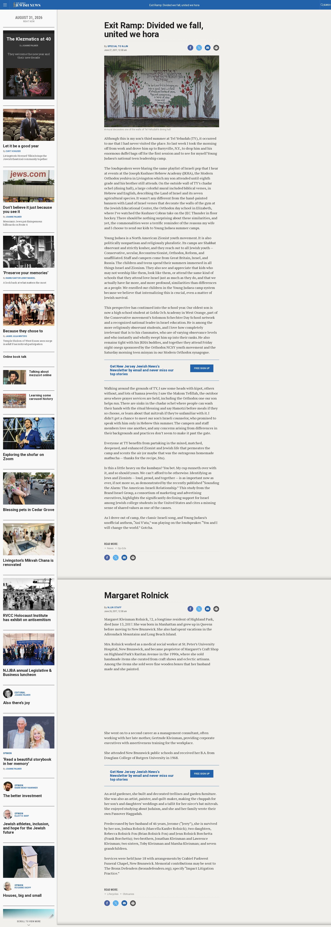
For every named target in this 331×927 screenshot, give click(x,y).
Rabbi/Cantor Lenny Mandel (20, 278)
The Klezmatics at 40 (29, 39)
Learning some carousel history (41, 397)
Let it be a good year (21, 146)
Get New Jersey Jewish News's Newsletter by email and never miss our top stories (142, 370)
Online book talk (14, 357)
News (110, 548)
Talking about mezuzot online (40, 373)
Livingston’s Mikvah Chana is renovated (28, 562)
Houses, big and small (22, 895)
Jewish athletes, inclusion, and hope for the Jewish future (26, 828)
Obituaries (128, 894)
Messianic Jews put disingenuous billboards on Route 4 (22, 223)
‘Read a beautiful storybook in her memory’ (27, 761)
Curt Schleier (13, 151)
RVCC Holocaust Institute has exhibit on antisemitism (27, 617)
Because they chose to (23, 331)
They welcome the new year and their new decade (29, 55)
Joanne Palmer (30, 46)
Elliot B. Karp (22, 816)
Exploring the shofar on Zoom (23, 456)
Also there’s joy (16, 702)
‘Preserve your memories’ (25, 273)
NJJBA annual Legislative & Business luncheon (27, 672)
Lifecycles (112, 894)
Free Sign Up (202, 368)
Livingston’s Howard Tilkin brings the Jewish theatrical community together (25, 157)
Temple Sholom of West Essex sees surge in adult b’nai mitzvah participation (27, 342)
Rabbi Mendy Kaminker (26, 788)
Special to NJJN (117, 46)
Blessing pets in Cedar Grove (28, 509)
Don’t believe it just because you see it (27, 209)
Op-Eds (122, 548)
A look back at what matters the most (24, 282)
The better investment (23, 795)
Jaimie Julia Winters (16, 336)
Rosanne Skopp (23, 888)
